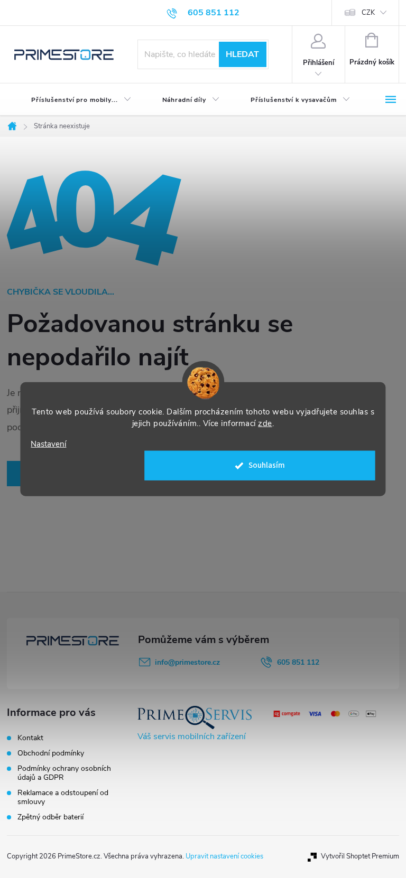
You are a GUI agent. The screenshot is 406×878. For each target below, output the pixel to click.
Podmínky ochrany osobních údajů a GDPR (64, 772)
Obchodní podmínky (50, 753)
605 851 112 (298, 662)
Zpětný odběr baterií (50, 817)
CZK (368, 12)
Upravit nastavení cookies (224, 856)
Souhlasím (266, 465)
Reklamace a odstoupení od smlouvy (62, 797)
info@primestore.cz (187, 662)
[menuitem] (72, 99)
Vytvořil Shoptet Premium (360, 856)
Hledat (242, 54)
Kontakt (30, 738)
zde (265, 423)
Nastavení (48, 444)
